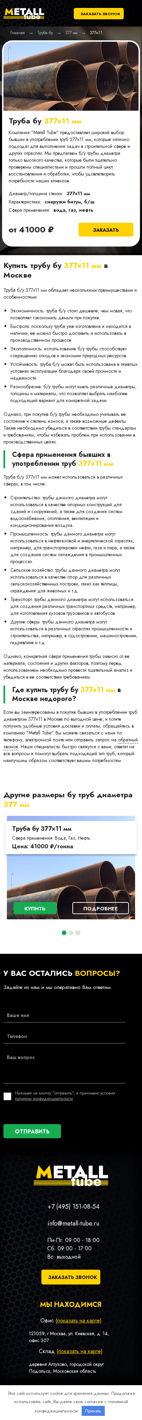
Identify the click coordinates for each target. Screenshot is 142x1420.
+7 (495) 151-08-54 (74, 1206)
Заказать (106, 230)
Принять (93, 1411)
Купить (34, 908)
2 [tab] (71, 933)
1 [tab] (64, 933)
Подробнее (100, 908)
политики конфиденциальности (44, 1099)
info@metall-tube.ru (73, 1223)
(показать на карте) (78, 1320)
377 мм (16, 804)
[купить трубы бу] (23, 19)
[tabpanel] (71, 867)
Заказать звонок (100, 14)
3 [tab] (77, 933)
